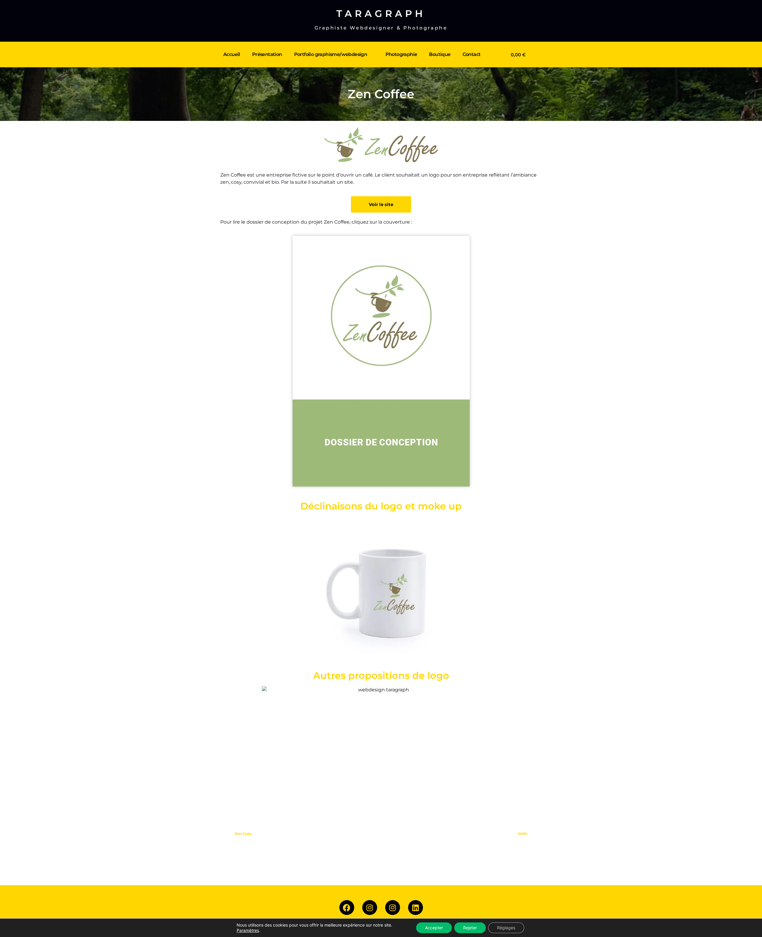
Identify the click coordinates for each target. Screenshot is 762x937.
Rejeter (470, 927)
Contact (472, 54)
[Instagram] (369, 907)
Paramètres (248, 930)
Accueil (231, 54)
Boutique (439, 54)
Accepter (434, 927)
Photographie (401, 54)
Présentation (267, 54)
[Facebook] (346, 907)
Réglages (506, 927)
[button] (226, 586)
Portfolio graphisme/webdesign (330, 54)
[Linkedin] (415, 907)
